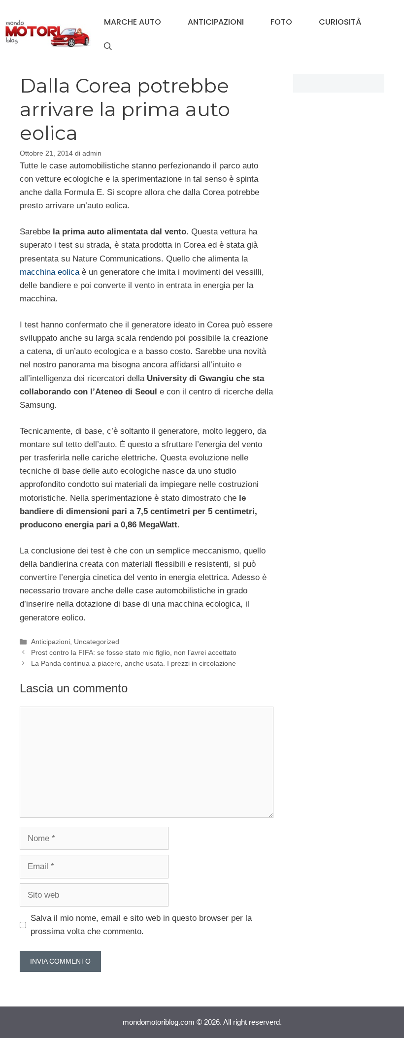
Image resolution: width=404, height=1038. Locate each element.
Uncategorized (96, 642)
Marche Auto (132, 22)
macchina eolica (49, 272)
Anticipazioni (216, 22)
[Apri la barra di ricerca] (108, 46)
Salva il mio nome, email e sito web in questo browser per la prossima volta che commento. (141, 924)
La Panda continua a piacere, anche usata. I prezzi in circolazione (133, 663)
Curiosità (340, 22)
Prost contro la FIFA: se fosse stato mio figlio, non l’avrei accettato (133, 652)
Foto (281, 22)
